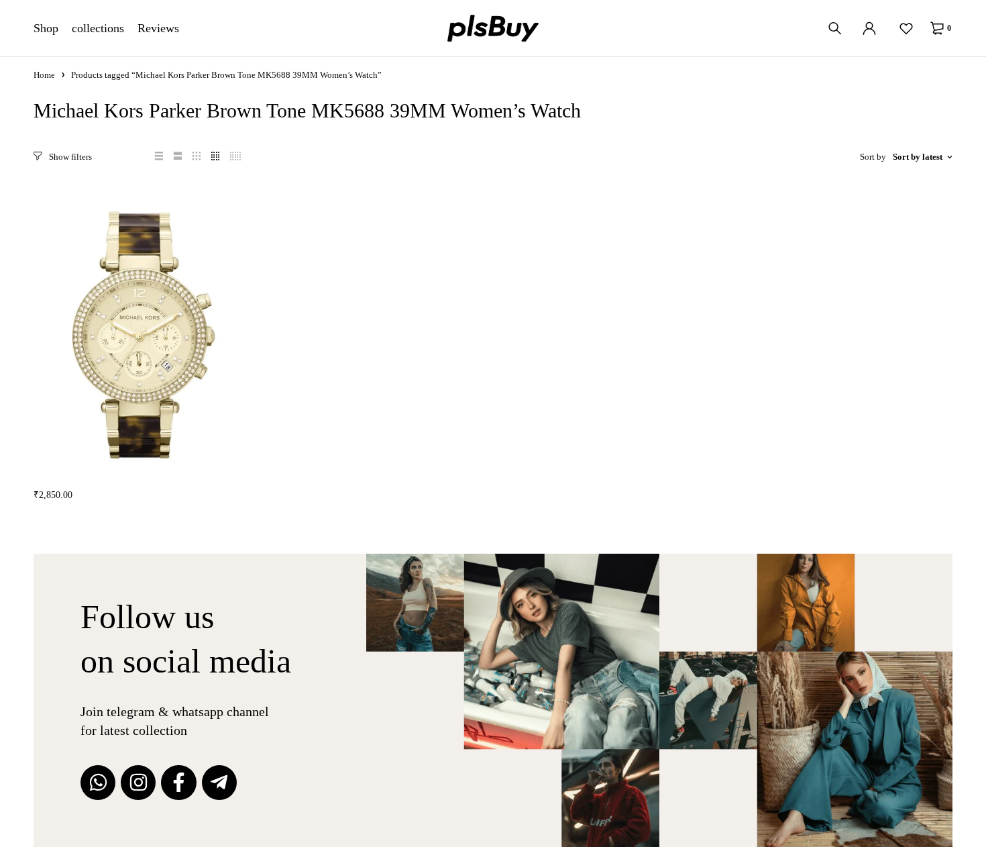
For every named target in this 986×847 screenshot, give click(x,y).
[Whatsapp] (97, 782)
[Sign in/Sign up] (869, 28)
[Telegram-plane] (219, 782)
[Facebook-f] (178, 782)
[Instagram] (138, 782)
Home (44, 75)
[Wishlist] (906, 28)
